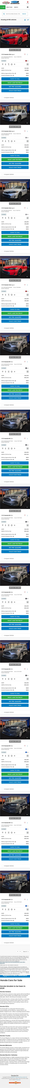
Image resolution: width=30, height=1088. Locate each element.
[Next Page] (20, 951)
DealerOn (13, 1077)
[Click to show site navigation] (27, 7)
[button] (2, 7)
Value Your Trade (15, 91)
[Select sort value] (28, 19)
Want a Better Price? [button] (15, 83)
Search (24, 14)
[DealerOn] (15, 1075)
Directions (9, 7)
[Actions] (27, 54)
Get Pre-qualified (15, 87)
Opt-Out (25, 1077)
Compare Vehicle (9, 97)
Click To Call (15, 79)
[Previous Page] (17, 951)
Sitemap (17, 1077)
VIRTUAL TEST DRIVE (15, 50)
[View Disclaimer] (14, 64)
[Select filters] (25, 20)
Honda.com (18, 1079)
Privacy (21, 1077)
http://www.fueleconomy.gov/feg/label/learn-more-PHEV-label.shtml (12, 962)
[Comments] (28, 64)
